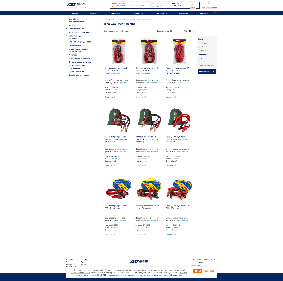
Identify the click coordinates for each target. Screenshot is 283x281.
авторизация (121, 82)
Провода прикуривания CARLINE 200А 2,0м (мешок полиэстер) (116, 139)
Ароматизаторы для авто (80, 42)
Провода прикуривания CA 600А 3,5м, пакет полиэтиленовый (177, 70)
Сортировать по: (111, 31)
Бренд (200, 39)
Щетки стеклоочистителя (80, 62)
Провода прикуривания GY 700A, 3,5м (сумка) (177, 206)
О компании (73, 13)
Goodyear (114, 227)
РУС (173, 4)
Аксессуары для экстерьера (76, 37)
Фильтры (73, 55)
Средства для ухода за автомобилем (78, 50)
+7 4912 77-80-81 (178, 6)
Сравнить (109, 97)
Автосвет (73, 25)
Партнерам (160, 13)
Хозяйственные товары (79, 75)
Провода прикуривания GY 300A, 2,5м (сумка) (116, 206)
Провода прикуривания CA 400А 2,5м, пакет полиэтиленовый (147, 70)
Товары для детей (76, 71)
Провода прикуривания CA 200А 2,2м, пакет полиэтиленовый (116, 70)
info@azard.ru (195, 265)
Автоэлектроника (76, 29)
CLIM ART (114, 90)
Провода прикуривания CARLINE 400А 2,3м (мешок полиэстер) (147, 139)
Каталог (93, 13)
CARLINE (114, 158)
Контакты (204, 13)
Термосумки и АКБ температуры (77, 66)
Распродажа (203, 55)
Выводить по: (163, 31)
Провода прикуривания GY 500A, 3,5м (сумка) (147, 206)
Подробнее (209, 271)
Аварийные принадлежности (76, 20)
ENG (177, 4)
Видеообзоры (137, 13)
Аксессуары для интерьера (81, 32)
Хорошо (197, 271)
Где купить (183, 13)
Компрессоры (75, 45)
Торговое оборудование (79, 58)
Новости (114, 13)
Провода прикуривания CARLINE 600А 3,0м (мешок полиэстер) (177, 139)
